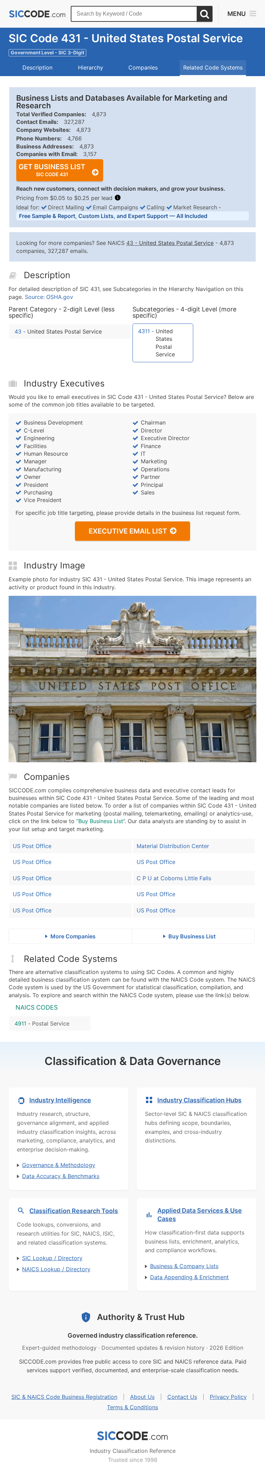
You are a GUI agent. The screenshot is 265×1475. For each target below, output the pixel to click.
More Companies (73, 936)
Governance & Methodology (58, 1165)
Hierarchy (90, 67)
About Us (142, 1396)
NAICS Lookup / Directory (56, 1269)
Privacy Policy (228, 1396)
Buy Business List (192, 936)
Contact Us (182, 1396)
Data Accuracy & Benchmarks (60, 1176)
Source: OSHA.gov (49, 296)
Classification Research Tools (73, 1210)
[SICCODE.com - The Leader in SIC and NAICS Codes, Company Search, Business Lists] (37, 14)
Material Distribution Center (173, 846)
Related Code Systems (213, 67)
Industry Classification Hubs (199, 1100)
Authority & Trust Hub (141, 1317)
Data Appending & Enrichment (189, 1277)
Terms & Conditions (132, 1407)
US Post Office (32, 846)
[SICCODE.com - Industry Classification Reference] (132, 1436)
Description (37, 67)
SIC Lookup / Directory (52, 1258)
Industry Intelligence (60, 1100)
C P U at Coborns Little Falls (174, 878)
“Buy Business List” (100, 821)
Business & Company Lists (184, 1266)
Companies (143, 67)
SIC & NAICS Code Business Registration (64, 1396)
